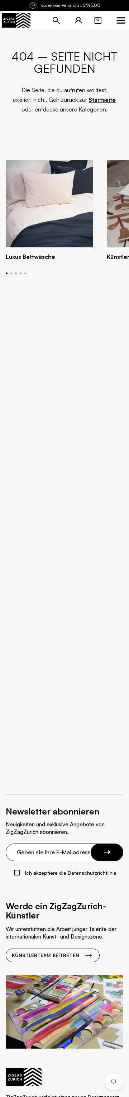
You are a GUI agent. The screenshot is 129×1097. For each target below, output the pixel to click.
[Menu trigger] (120, 20)
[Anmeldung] (78, 20)
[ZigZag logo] (16, 20)
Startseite (102, 99)
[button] (98, 20)
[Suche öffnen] (56, 20)
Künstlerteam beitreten (45, 955)
